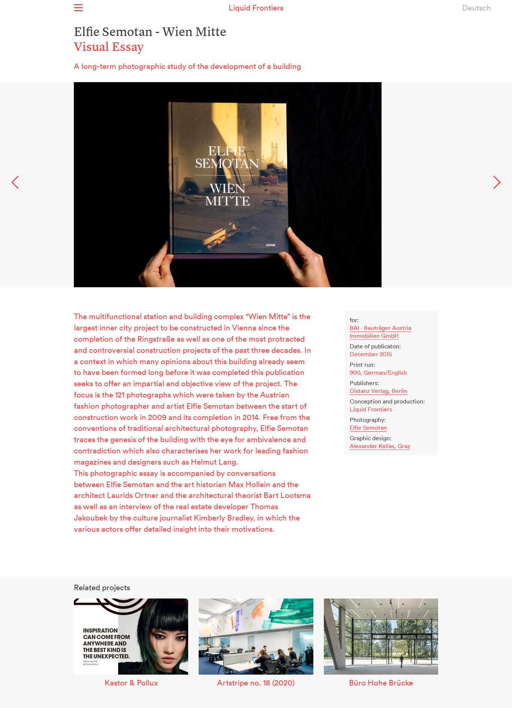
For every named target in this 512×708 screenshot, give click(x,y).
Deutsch (476, 7)
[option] (256, 184)
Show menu (78, 7)
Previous (15, 182)
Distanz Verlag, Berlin (378, 390)
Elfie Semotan (368, 427)
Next (497, 182)
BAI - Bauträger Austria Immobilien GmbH (380, 331)
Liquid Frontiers (256, 7)
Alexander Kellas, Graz (380, 446)
